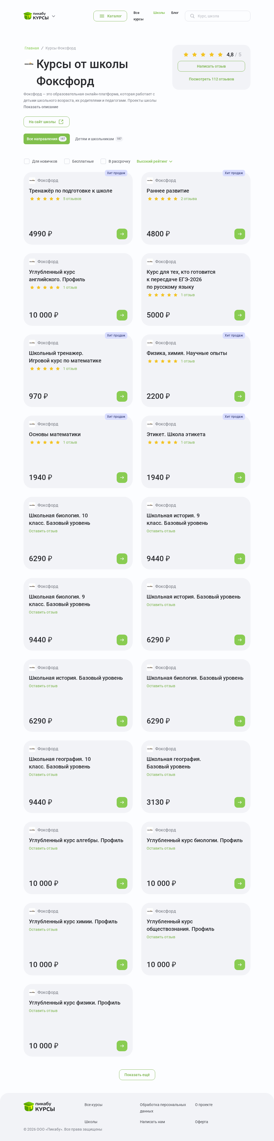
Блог (174, 13)
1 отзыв (70, 287)
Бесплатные (83, 161)
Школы (159, 13)
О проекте (203, 1105)
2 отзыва (189, 199)
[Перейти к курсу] (122, 234)
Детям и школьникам (98, 139)
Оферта (201, 1122)
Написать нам (152, 1122)
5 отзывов (72, 199)
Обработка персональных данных (163, 1108)
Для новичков (44, 161)
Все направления (46, 139)
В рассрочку (119, 161)
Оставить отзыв (43, 531)
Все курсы (138, 16)
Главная (32, 48)
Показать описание (41, 107)
